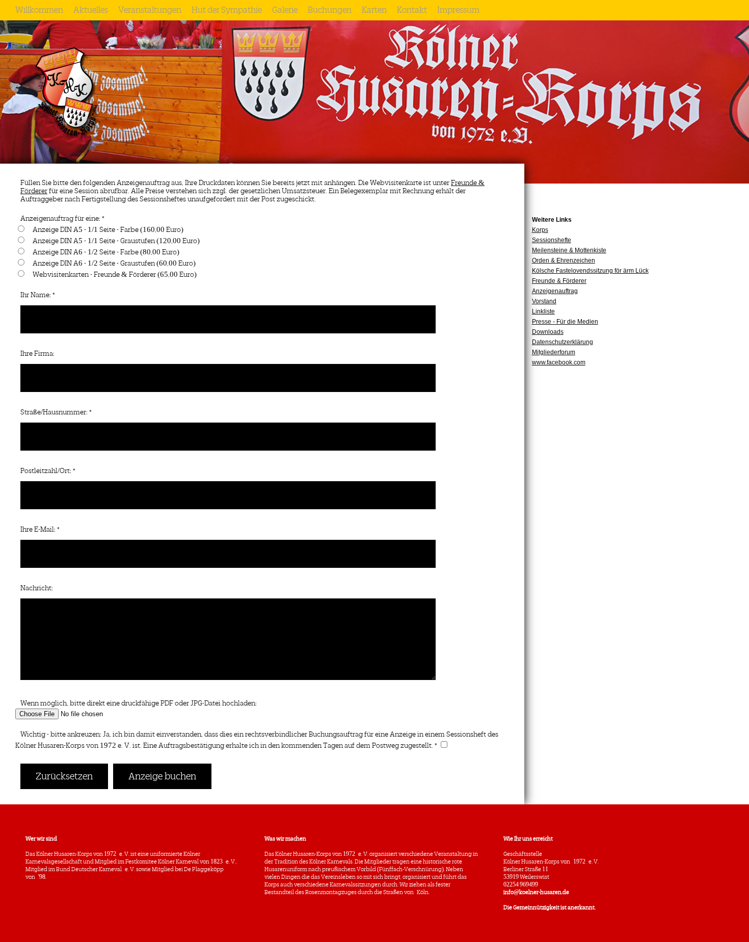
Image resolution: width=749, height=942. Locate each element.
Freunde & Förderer (559, 280)
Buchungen (330, 10)
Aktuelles (90, 10)
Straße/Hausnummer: (54, 412)
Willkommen (39, 10)
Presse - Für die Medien (565, 321)
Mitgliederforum (553, 352)
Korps (540, 229)
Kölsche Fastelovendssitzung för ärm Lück (590, 270)
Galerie (285, 10)
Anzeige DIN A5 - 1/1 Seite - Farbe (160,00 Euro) (108, 229)
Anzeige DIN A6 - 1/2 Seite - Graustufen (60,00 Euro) (114, 263)
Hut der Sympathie (227, 10)
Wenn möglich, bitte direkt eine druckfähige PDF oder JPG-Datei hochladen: (138, 703)
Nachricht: (36, 588)
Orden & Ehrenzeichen (563, 260)
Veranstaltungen (149, 10)
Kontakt (412, 10)
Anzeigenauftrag (555, 291)
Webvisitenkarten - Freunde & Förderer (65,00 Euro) (115, 274)
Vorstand (544, 301)
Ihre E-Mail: (38, 529)
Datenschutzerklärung (562, 342)
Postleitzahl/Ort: (45, 471)
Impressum (458, 10)
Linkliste (543, 311)
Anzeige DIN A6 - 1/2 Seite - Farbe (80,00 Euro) (106, 252)
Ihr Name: (35, 295)
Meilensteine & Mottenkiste (569, 250)
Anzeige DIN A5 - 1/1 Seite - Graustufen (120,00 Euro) (116, 241)
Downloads (548, 331)
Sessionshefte (551, 240)
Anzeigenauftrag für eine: (60, 218)
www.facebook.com (558, 362)
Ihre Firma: (37, 353)
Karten (374, 10)
